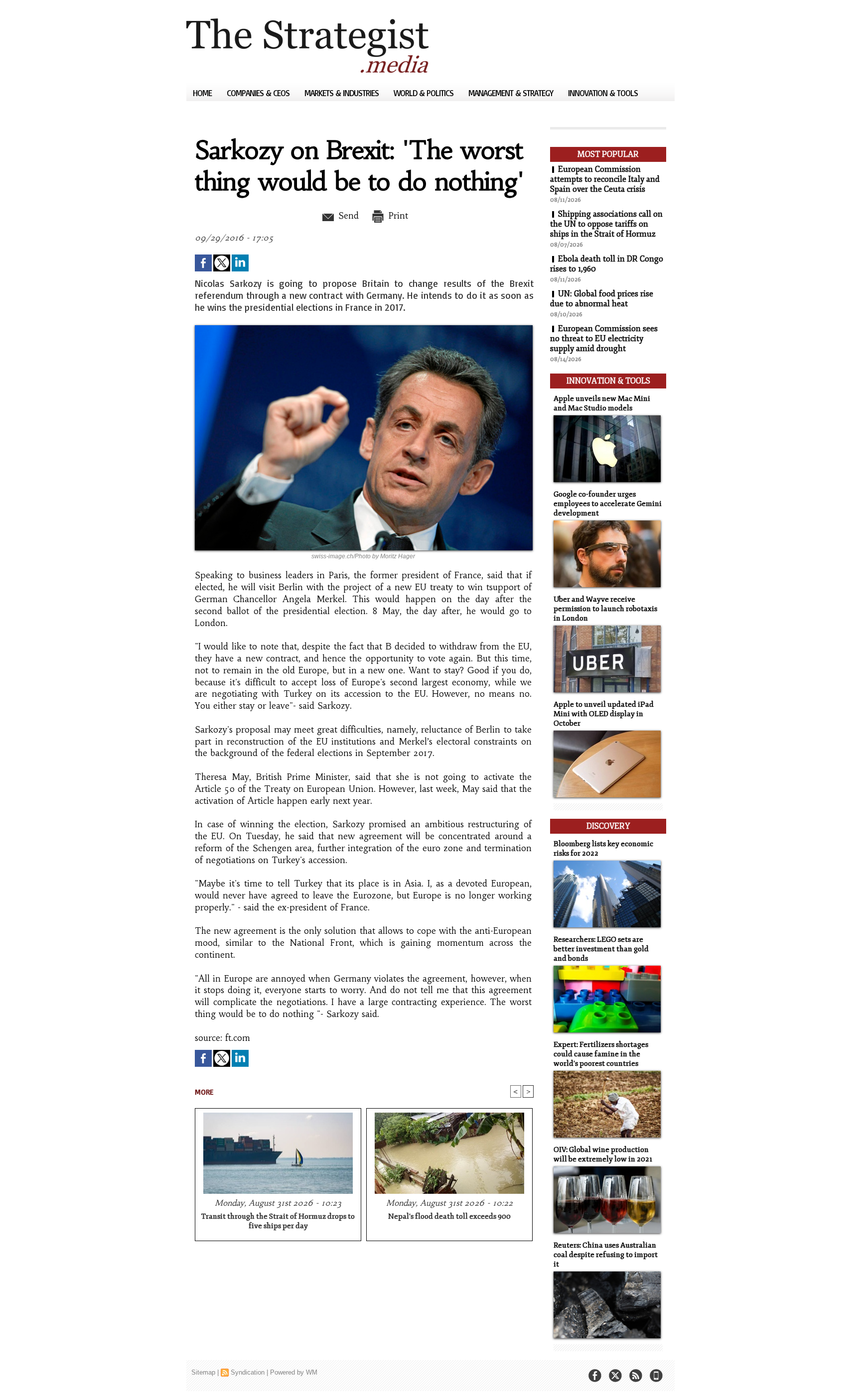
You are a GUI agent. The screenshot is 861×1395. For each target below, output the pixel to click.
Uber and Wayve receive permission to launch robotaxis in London (605, 609)
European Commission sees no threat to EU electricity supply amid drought (604, 339)
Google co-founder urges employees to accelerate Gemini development (608, 504)
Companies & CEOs (259, 93)
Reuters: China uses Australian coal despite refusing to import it (606, 1255)
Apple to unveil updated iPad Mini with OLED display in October (604, 714)
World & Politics (424, 93)
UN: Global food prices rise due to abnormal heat (601, 299)
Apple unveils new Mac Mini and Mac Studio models (602, 403)
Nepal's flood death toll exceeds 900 (449, 1216)
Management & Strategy (511, 93)
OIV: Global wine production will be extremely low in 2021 (603, 1154)
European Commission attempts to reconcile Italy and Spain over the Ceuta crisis (605, 179)
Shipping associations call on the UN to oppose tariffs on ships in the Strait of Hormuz (606, 224)
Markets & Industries (342, 93)
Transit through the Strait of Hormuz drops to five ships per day (278, 1221)
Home (203, 93)
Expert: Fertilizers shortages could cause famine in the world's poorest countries (601, 1054)
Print (397, 215)
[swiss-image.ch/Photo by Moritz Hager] (364, 328)
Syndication (248, 1372)
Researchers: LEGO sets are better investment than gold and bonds (601, 949)
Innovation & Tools (603, 93)
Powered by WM (293, 1372)
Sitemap (203, 1372)
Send (347, 215)
